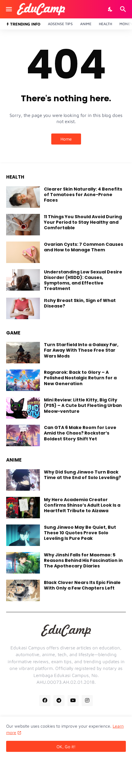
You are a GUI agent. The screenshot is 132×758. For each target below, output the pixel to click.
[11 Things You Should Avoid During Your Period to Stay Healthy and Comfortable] (23, 224)
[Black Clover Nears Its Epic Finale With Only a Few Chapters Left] (23, 590)
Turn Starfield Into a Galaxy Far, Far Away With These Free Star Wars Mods (81, 350)
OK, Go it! (66, 746)
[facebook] (44, 700)
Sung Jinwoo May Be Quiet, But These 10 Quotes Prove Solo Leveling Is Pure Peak (80, 532)
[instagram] (87, 700)
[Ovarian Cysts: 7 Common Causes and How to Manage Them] (23, 252)
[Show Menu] (8, 9)
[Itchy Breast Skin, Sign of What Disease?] (23, 308)
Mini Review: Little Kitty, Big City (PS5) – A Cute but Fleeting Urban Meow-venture (83, 405)
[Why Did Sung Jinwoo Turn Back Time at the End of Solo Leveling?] (23, 480)
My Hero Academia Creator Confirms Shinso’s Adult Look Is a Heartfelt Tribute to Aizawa (82, 505)
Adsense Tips (60, 23)
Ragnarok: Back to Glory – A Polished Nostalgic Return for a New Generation (80, 377)
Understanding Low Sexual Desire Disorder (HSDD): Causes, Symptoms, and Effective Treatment (83, 280)
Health (105, 23)
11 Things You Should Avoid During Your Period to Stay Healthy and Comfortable (83, 222)
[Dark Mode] (110, 9)
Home (66, 138)
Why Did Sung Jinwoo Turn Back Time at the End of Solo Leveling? (82, 474)
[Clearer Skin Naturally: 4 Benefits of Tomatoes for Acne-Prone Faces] (23, 197)
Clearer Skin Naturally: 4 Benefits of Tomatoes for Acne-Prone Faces (83, 194)
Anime (85, 23)
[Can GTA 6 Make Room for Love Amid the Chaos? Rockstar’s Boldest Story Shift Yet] (23, 435)
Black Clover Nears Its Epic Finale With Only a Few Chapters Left (82, 585)
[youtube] (73, 700)
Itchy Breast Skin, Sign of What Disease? (80, 303)
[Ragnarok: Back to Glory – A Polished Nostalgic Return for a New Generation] (23, 380)
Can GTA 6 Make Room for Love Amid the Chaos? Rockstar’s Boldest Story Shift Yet (80, 433)
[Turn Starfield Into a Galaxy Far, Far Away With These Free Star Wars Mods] (23, 352)
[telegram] (58, 700)
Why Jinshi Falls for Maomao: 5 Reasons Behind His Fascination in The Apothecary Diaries (83, 560)
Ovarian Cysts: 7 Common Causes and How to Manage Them (83, 247)
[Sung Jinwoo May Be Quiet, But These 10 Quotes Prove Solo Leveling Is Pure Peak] (23, 535)
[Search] (124, 9)
